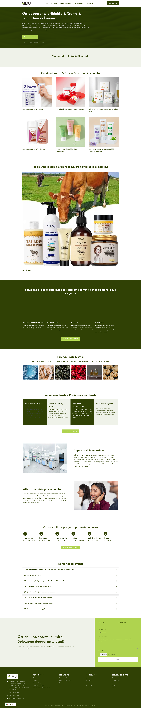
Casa (46, 3)
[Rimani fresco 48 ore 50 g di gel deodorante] (71, 131)
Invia (118, 659)
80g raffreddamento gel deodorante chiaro (70, 109)
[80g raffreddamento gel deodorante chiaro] (71, 91)
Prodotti (54, 3)
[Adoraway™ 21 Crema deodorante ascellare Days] (104, 91)
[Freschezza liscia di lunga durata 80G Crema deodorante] (104, 131)
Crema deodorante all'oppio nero (33, 149)
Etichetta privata (65, 3)
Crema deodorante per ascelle (32, 109)
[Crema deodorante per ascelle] (37, 91)
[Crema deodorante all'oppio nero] (37, 131)
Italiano (11, 704)
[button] (24, 222)
